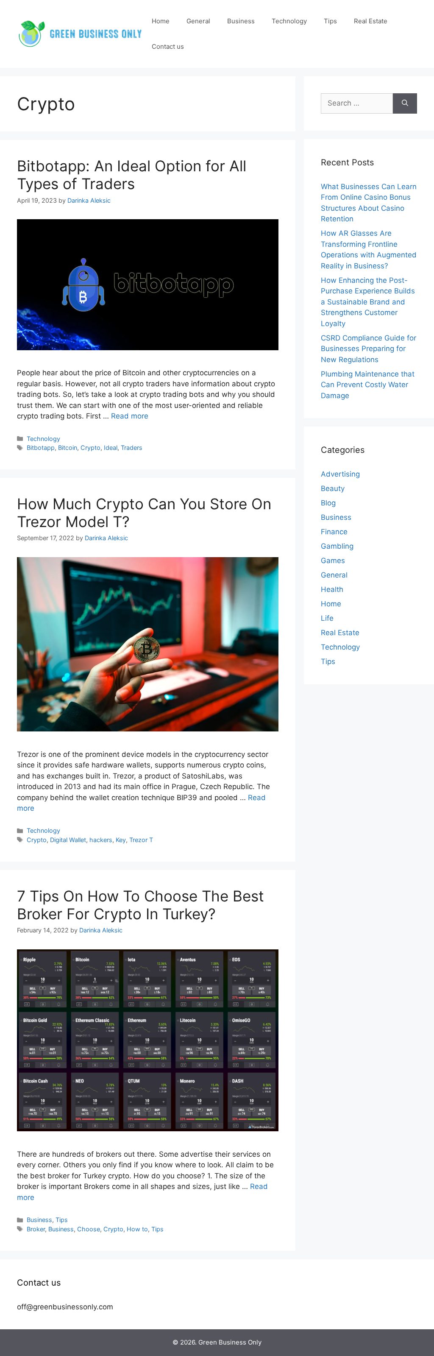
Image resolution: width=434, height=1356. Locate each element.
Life (327, 618)
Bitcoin (67, 447)
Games (333, 560)
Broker (36, 1229)
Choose (88, 1229)
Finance (334, 531)
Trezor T (141, 839)
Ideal (110, 447)
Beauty (333, 488)
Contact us (168, 46)
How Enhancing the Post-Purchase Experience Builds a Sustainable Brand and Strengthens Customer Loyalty (368, 302)
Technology (289, 21)
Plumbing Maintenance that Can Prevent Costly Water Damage (368, 385)
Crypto (90, 447)
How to (137, 1229)
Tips (330, 21)
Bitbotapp (41, 447)
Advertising (340, 474)
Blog (328, 503)
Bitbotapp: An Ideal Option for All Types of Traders (131, 175)
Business (241, 21)
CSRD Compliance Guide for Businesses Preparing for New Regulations (368, 349)
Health (332, 589)
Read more (129, 416)
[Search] (405, 103)
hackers (100, 839)
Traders (131, 447)
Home (161, 21)
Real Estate (370, 21)
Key (121, 839)
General (198, 21)
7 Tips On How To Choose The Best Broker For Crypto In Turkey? (140, 905)
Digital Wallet (68, 839)
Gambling (337, 546)
